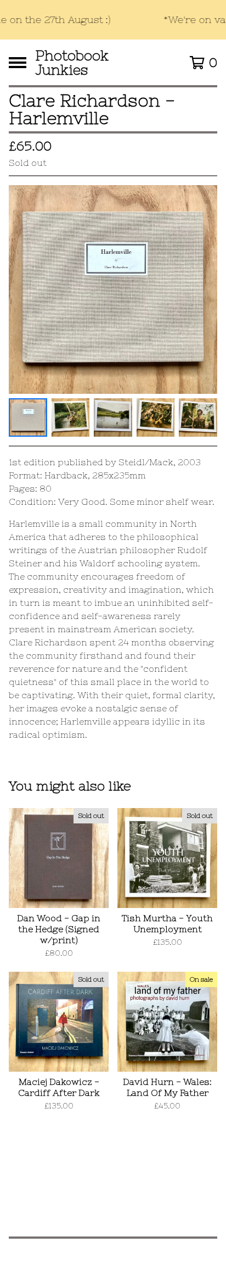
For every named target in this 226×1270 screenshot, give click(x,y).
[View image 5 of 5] (198, 417)
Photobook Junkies (72, 62)
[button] (113, 20)
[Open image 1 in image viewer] (113, 289)
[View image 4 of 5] (156, 417)
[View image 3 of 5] (113, 417)
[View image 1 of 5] (28, 417)
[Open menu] (17, 62)
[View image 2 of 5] (71, 417)
